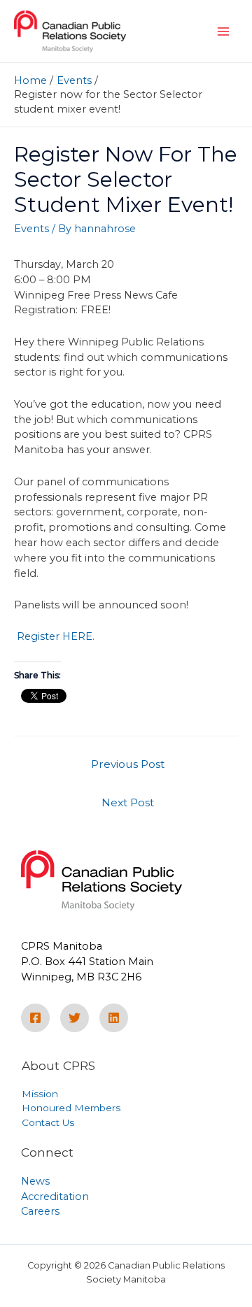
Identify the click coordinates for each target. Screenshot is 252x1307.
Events (31, 228)
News (35, 1181)
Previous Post (127, 764)
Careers (40, 1211)
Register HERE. (54, 636)
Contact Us (48, 1122)
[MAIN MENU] (223, 31)
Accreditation (55, 1196)
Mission (40, 1093)
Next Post (128, 802)
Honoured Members (71, 1107)
